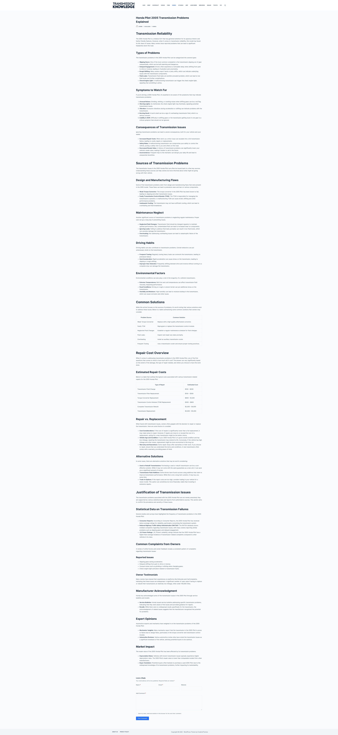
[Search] (225, 5)
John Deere (193, 5)
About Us (115, 731)
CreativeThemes (203, 732)
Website (183, 685)
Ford (168, 5)
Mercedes (202, 5)
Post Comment (142, 718)
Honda (174, 5)
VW (221, 5)
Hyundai (180, 5)
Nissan (209, 5)
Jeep (186, 5)
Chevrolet (155, 5)
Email (161, 685)
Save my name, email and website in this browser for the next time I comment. (159, 713)
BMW (148, 5)
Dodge (163, 5)
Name (138, 685)
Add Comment (141, 693)
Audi (144, 5)
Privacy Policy (124, 731)
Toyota (215, 5)
